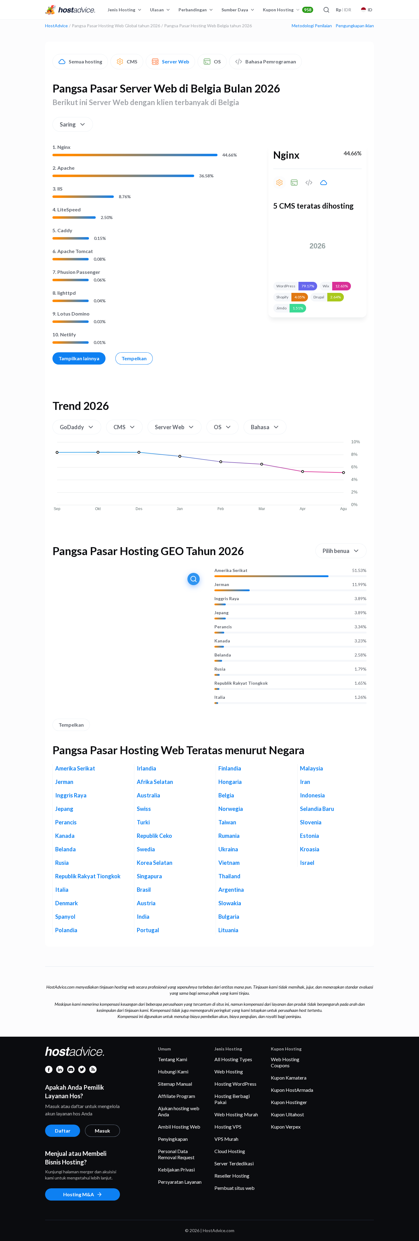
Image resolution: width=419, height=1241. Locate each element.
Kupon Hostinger (289, 1102)
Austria (146, 903)
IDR (343, 9)
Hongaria (230, 781)
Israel (307, 862)
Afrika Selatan (155, 781)
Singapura (149, 876)
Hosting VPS (227, 1126)
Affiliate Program (176, 1096)
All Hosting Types (233, 1059)
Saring (68, 124)
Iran (305, 781)
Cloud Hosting (229, 1151)
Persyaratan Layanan (180, 1182)
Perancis (223, 626)
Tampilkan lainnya (79, 358)
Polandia (66, 930)
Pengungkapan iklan (355, 25)
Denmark (66, 903)
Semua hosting (85, 61)
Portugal (148, 930)
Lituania (228, 930)
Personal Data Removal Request (176, 1154)
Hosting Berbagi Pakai (232, 1099)
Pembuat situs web (234, 1188)
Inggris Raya (226, 598)
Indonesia (312, 795)
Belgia (226, 795)
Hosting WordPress (235, 1084)
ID (370, 9)
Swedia (146, 849)
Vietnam (229, 862)
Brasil (144, 889)
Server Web (175, 61)
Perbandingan (193, 9)
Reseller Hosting (231, 1176)
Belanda (222, 655)
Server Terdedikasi (234, 1163)
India (143, 916)
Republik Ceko (154, 835)
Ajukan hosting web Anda (178, 1111)
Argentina (231, 889)
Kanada (222, 640)
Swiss (144, 808)
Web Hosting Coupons (285, 1062)
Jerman (221, 584)
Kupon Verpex (286, 1126)
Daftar (63, 1130)
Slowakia (229, 903)
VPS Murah (226, 1139)
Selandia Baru (317, 808)
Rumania (229, 835)
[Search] (326, 10)
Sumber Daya (234, 9)
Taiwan (227, 822)
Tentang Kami (172, 1059)
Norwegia (230, 808)
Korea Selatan (154, 862)
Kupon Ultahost (287, 1114)
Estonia (309, 835)
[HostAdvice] (70, 10)
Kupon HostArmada (292, 1090)
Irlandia (146, 768)
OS (217, 61)
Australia (148, 795)
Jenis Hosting (121, 9)
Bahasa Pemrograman (270, 61)
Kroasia (309, 849)
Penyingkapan (173, 1139)
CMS (132, 61)
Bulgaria (228, 916)
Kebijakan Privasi (176, 1169)
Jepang (221, 612)
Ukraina (228, 849)
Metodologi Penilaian (312, 25)
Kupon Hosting (287, 9)
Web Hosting (228, 1071)
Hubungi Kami (173, 1071)
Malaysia (311, 768)
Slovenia (310, 822)
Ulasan (157, 9)
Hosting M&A (78, 1194)
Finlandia (229, 768)
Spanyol (65, 916)
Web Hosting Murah (236, 1114)
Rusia (219, 669)
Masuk (102, 1130)
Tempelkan (134, 358)
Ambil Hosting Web (179, 1126)
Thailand (229, 876)
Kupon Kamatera (288, 1077)
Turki (143, 822)
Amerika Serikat (231, 570)
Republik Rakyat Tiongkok (241, 683)
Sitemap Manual (175, 1084)
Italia (219, 697)
